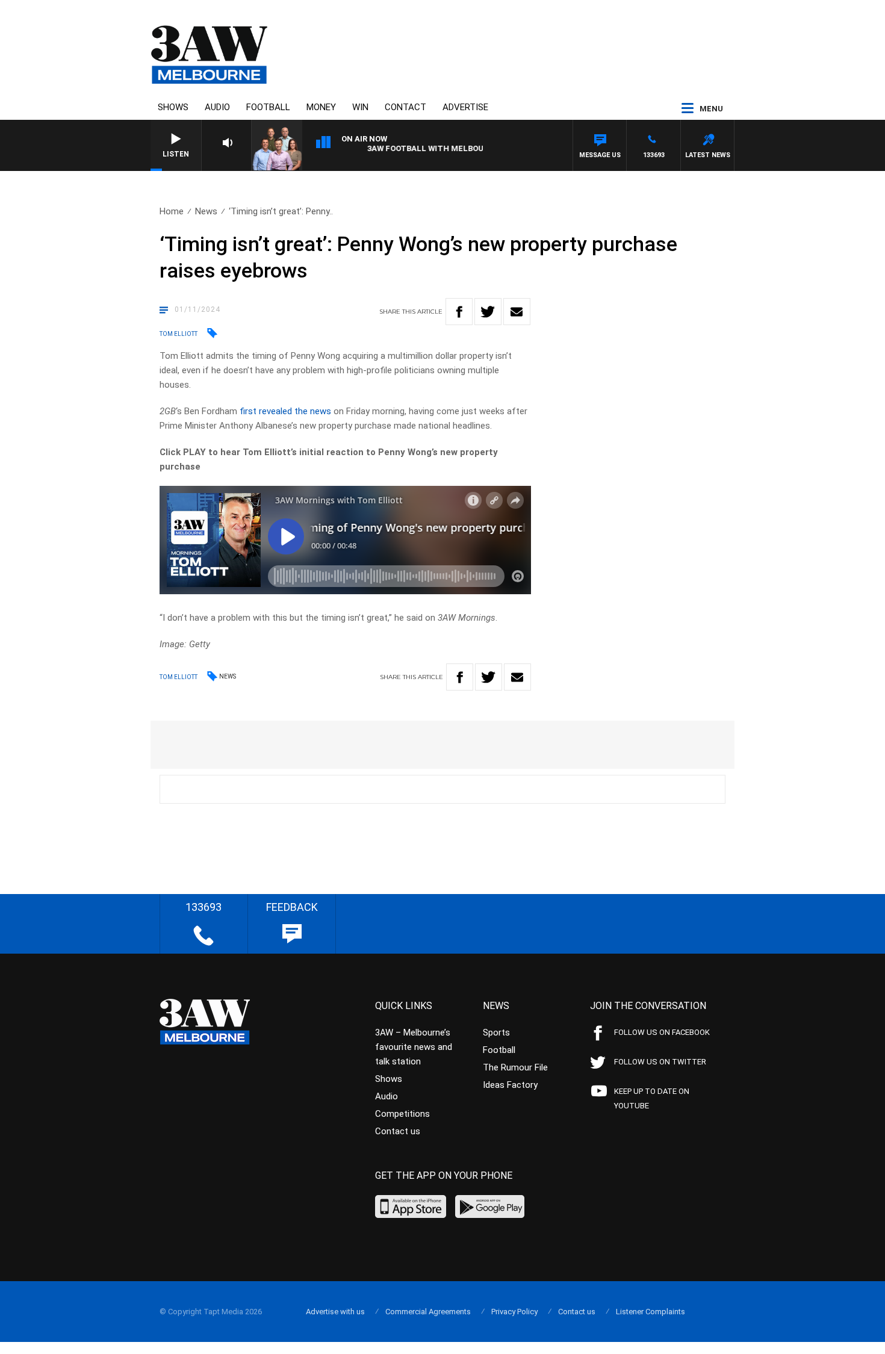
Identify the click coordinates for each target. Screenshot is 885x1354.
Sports (496, 1032)
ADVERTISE (465, 107)
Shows (173, 107)
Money (321, 107)
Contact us (397, 1131)
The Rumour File (515, 1067)
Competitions (402, 1113)
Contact (405, 107)
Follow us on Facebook (662, 1032)
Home (172, 211)
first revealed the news (284, 411)
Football (268, 107)
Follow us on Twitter (660, 1061)
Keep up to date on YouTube (651, 1098)
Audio (217, 107)
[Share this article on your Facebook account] (459, 311)
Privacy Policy (514, 1311)
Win (360, 107)
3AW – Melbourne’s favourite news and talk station (413, 1047)
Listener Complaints (650, 1311)
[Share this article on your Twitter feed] (488, 311)
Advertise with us (335, 1311)
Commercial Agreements (428, 1311)
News (206, 211)
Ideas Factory (510, 1084)
